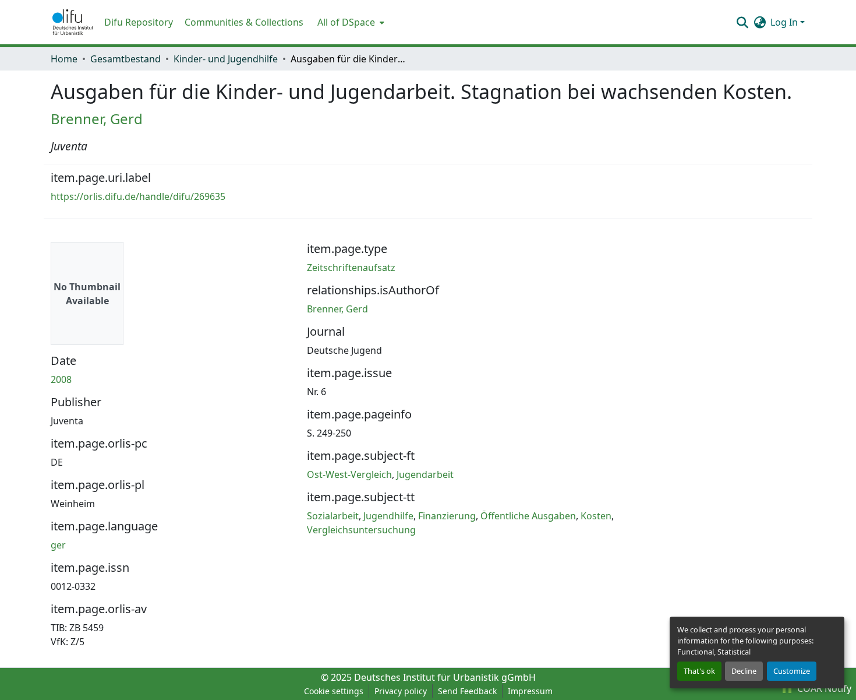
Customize (791, 671)
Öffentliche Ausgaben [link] (528, 515)
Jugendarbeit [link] (425, 474)
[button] (73, 22)
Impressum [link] (530, 691)
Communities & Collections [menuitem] (244, 22)
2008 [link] (61, 379)
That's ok (699, 671)
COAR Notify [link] (823, 688)
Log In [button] (785, 22)
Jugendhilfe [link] (388, 515)
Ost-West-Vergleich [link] (349, 474)
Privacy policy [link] (400, 691)
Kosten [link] (596, 515)
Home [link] (64, 58)
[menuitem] (349, 22)
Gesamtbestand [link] (125, 58)
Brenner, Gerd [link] (97, 118)
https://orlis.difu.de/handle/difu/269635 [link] (138, 196)
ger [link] (58, 545)
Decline (743, 671)
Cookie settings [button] (333, 691)
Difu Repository (138, 22)
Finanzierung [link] (447, 515)
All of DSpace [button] (346, 22)
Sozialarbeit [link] (333, 515)
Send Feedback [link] (467, 691)
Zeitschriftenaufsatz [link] (351, 267)
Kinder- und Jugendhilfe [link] (226, 58)
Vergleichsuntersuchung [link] (361, 529)
